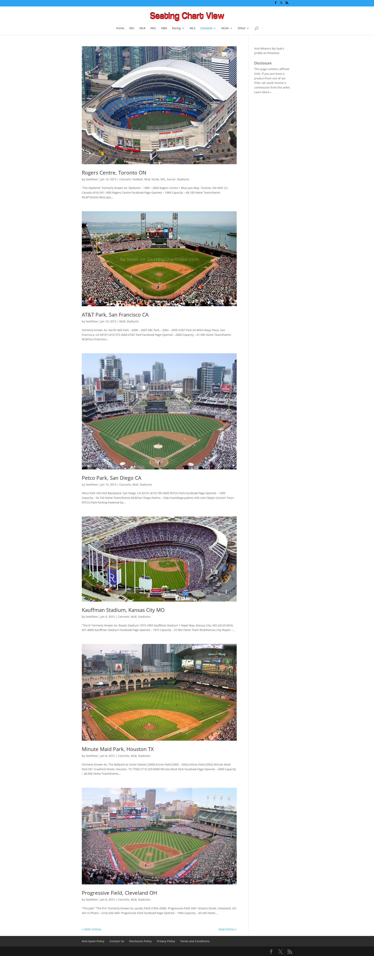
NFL (131, 28)
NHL (153, 28)
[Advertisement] (269, 158)
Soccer (171, 179)
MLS (192, 28)
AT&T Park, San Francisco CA (115, 314)
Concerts (206, 28)
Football (137, 179)
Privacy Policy (166, 941)
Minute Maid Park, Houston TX (118, 749)
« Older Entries (91, 929)
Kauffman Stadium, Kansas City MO (123, 609)
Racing (176, 28)
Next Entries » (228, 929)
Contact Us (116, 941)
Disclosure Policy (140, 941)
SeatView (91, 179)
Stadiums (183, 179)
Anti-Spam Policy (93, 941)
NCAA (225, 28)
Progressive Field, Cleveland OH (119, 892)
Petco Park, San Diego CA (111, 477)
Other (241, 28)
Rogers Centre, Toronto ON (114, 172)
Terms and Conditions (195, 941)
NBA (164, 28)
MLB (142, 28)
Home (120, 28)
